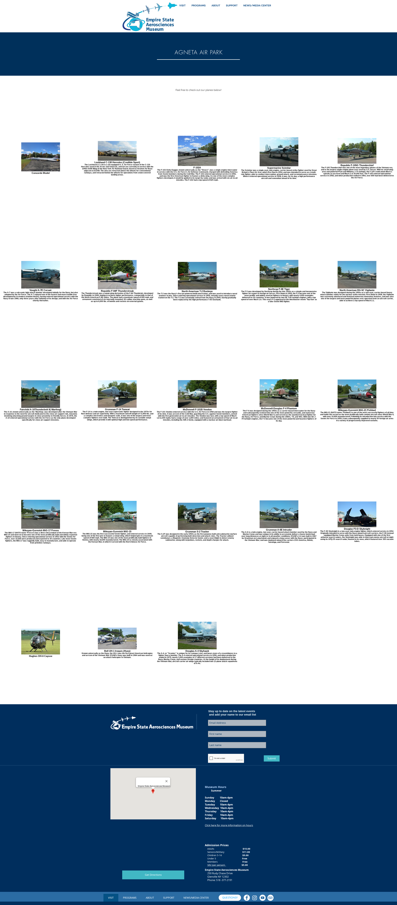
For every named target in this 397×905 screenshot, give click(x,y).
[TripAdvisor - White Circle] (270, 898)
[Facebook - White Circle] (247, 898)
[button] (230, 898)
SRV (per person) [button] (216, 864)
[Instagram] (255, 898)
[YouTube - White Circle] (262, 898)
